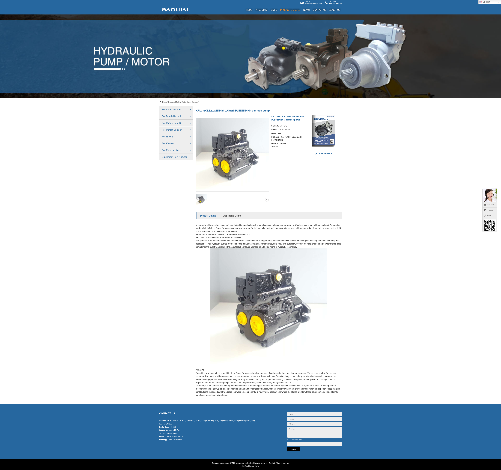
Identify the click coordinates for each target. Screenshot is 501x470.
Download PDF (325, 153)
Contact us (319, 9)
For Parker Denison (172, 129)
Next (267, 200)
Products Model (290, 9)
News (306, 9)
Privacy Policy (254, 466)
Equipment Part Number (174, 156)
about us (334, 9)
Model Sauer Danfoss (189, 102)
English (486, 2)
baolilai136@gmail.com (313, 3)
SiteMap (244, 466)
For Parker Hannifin (172, 123)
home (249, 9)
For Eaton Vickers (171, 150)
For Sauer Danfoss (172, 109)
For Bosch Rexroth (171, 116)
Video (274, 9)
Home (164, 102)
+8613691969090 (335, 3)
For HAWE (167, 136)
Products (261, 9)
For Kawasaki (169, 143)
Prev (198, 200)
